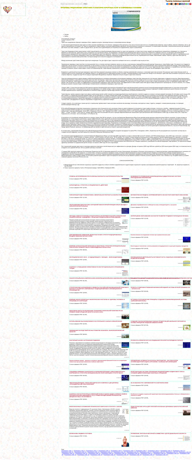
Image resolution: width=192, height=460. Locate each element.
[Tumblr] (182, 4)
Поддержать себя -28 (160, 453)
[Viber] (184, 4)
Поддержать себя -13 (93, 452)
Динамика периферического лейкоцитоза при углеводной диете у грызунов (154, 204)
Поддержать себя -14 (106, 452)
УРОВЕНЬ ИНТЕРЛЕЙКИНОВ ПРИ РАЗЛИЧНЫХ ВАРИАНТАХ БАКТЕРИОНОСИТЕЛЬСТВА (96, 176)
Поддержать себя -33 (96, 454)
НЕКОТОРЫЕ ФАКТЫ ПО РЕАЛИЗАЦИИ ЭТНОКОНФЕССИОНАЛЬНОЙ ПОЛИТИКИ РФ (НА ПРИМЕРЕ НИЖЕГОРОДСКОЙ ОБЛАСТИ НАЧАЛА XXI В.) (96, 311)
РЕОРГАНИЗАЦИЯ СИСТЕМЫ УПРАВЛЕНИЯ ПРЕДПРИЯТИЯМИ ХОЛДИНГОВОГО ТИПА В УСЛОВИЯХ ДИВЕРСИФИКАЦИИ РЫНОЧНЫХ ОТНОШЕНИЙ (157, 372)
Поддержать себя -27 (146, 453)
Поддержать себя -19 (172, 452)
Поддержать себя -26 (133, 453)
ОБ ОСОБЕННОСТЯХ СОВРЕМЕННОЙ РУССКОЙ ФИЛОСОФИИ (149, 382)
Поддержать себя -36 (135, 454)
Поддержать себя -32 (83, 454)
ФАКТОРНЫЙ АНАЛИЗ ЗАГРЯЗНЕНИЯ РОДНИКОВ (84, 340)
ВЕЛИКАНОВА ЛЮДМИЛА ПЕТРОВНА (80, 433)
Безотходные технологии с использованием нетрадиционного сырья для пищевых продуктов (159, 246)
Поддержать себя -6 (128, 450)
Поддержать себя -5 (116, 450)
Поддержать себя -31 (70, 454)
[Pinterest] (190, 4)
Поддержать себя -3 (91, 450)
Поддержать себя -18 (159, 452)
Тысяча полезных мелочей (179, 1)
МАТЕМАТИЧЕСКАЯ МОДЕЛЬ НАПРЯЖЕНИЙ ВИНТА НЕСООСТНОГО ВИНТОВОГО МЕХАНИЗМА (159, 195)
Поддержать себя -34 (109, 454)
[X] (171, 4)
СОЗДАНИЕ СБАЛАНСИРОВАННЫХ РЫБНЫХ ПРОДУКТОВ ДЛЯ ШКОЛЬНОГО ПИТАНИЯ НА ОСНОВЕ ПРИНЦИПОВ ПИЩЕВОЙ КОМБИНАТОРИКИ (158, 322)
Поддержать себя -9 (166, 450)
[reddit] (178, 4)
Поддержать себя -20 (185, 452)
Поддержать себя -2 (79, 450)
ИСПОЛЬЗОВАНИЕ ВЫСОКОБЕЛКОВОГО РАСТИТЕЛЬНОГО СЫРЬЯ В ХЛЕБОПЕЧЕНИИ (95, 321)
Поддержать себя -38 (162, 454)
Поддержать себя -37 (148, 454)
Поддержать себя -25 (120, 453)
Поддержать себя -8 (153, 450)
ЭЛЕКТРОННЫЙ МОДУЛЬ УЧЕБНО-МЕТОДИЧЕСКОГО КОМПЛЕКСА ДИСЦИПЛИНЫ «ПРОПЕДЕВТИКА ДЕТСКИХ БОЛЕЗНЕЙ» (93, 383)
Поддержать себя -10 (179, 450)
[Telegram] (188, 4)
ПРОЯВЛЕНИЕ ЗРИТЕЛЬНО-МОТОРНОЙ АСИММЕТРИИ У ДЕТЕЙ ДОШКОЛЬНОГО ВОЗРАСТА (158, 433)
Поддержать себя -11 (67, 452)
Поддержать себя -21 (68, 453)
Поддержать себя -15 (119, 452)
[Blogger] (173, 4)
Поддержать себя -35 (122, 454)
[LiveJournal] (180, 4)
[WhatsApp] (186, 4)
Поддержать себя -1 (67, 450)
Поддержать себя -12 (80, 452)
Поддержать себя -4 (104, 450)
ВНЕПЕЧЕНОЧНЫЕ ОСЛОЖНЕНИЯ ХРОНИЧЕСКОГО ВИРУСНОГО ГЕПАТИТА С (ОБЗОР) (95, 406)
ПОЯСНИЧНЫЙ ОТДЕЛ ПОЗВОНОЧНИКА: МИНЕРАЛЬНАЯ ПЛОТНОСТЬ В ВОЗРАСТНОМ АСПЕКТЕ (98, 195)
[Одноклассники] (169, 4)
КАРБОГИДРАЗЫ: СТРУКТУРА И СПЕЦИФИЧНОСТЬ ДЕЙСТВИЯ (88, 185)
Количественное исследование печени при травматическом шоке (150, 234)
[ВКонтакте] (167, 4)
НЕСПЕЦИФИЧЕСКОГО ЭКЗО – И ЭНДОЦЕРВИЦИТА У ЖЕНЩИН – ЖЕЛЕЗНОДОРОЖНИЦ (95, 257)
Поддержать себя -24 (107, 453)
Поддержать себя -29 (173, 453)
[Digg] (176, 4)
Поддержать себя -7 (141, 450)
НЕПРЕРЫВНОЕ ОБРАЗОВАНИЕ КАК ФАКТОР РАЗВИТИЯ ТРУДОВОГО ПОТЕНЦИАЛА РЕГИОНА (159, 216)
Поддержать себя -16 (132, 452)
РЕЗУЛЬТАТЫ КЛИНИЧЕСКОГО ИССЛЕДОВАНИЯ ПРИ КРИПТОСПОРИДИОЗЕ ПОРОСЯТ (157, 340)
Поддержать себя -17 (146, 452)
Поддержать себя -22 (81, 453)
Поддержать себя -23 (94, 453)
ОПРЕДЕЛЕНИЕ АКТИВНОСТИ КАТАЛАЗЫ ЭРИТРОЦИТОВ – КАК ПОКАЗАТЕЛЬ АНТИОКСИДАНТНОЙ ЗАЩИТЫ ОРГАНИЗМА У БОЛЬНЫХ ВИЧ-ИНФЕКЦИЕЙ (154, 361)
